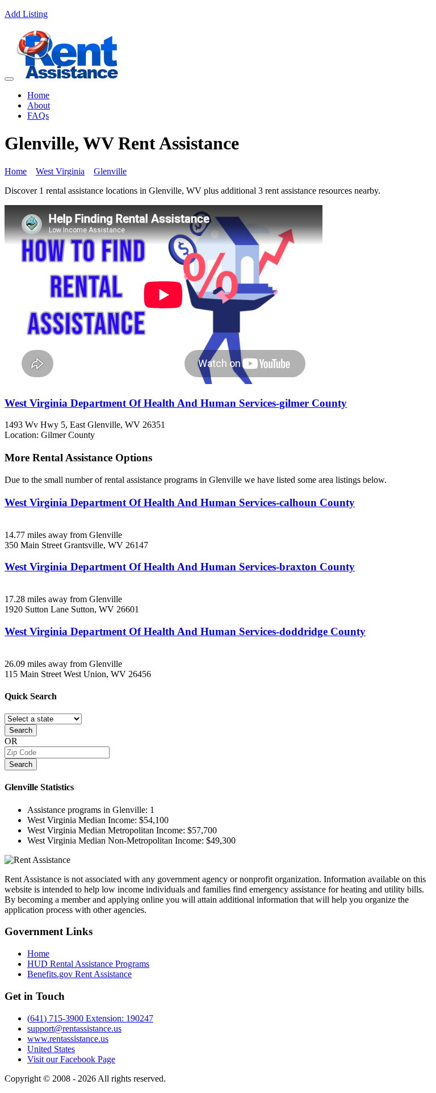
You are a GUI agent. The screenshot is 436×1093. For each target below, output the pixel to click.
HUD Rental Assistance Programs (88, 964)
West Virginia (60, 171)
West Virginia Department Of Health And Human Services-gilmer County (176, 403)
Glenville (110, 171)
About (38, 105)
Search (20, 730)
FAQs (38, 115)
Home (38, 95)
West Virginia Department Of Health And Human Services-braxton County (180, 567)
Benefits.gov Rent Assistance (79, 974)
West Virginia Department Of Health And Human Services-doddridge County (185, 631)
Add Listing (26, 14)
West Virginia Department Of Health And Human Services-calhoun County (180, 502)
